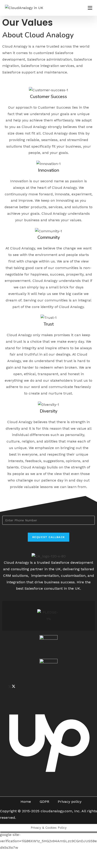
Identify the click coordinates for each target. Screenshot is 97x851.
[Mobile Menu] (90, 8)
